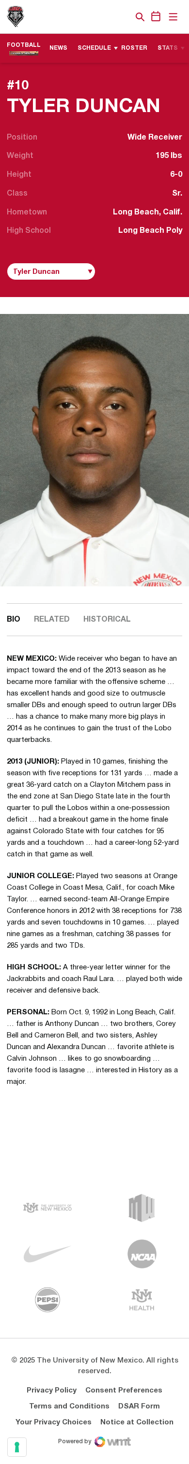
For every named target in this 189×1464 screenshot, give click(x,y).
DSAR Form (139, 1406)
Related (52, 619)
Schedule (94, 48)
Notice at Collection (136, 1422)
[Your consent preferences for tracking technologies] (17, 1447)
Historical (107, 619)
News (58, 48)
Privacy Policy (52, 1390)
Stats (168, 48)
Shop (123, 17)
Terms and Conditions (69, 1406)
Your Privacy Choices (54, 1422)
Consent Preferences (123, 1390)
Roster (134, 48)
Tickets (106, 17)
